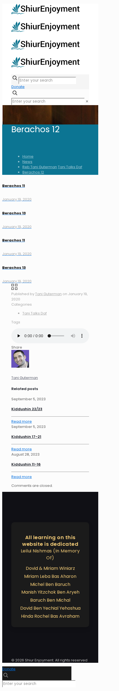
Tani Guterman (48, 294)
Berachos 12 (33, 172)
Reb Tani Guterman (39, 167)
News (27, 161)
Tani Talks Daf (70, 167)
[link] (87, 101)
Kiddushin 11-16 (26, 464)
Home (27, 156)
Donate (18, 86)
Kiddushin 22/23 (26, 409)
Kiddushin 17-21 (26, 436)
